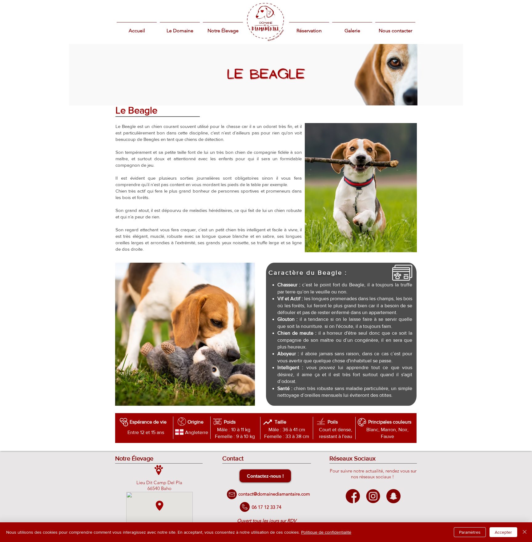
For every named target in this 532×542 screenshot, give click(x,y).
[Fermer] (524, 532)
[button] (222, 28)
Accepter (503, 532)
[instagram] (373, 496)
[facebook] (353, 496)
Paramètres (470, 532)
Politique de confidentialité (326, 532)
